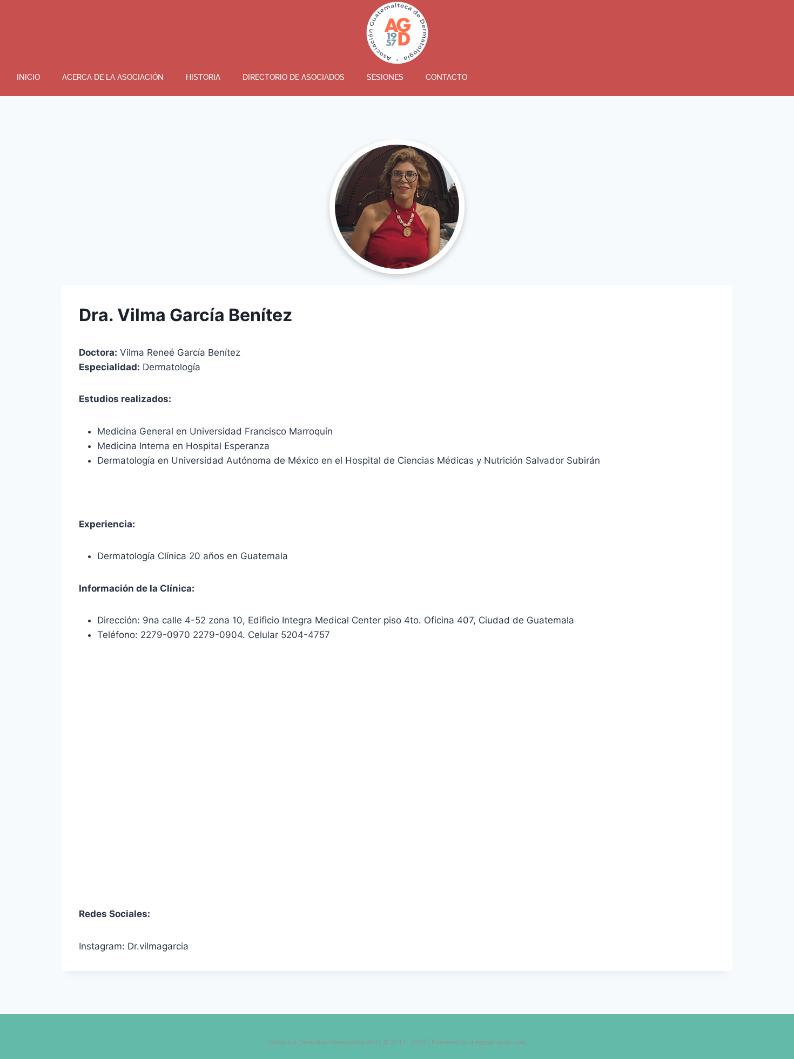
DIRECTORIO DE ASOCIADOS (294, 77)
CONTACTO (446, 77)
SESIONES (385, 77)
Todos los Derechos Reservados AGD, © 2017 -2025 (347, 1042)
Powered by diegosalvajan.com (479, 1042)
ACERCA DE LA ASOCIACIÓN (113, 77)
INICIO (28, 77)
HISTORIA (203, 77)
